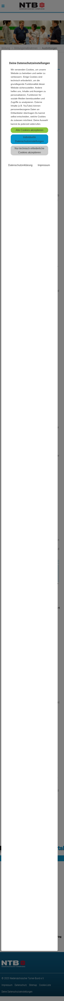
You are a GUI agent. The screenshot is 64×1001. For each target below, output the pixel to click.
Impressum (44, 165)
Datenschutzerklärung (20, 165)
